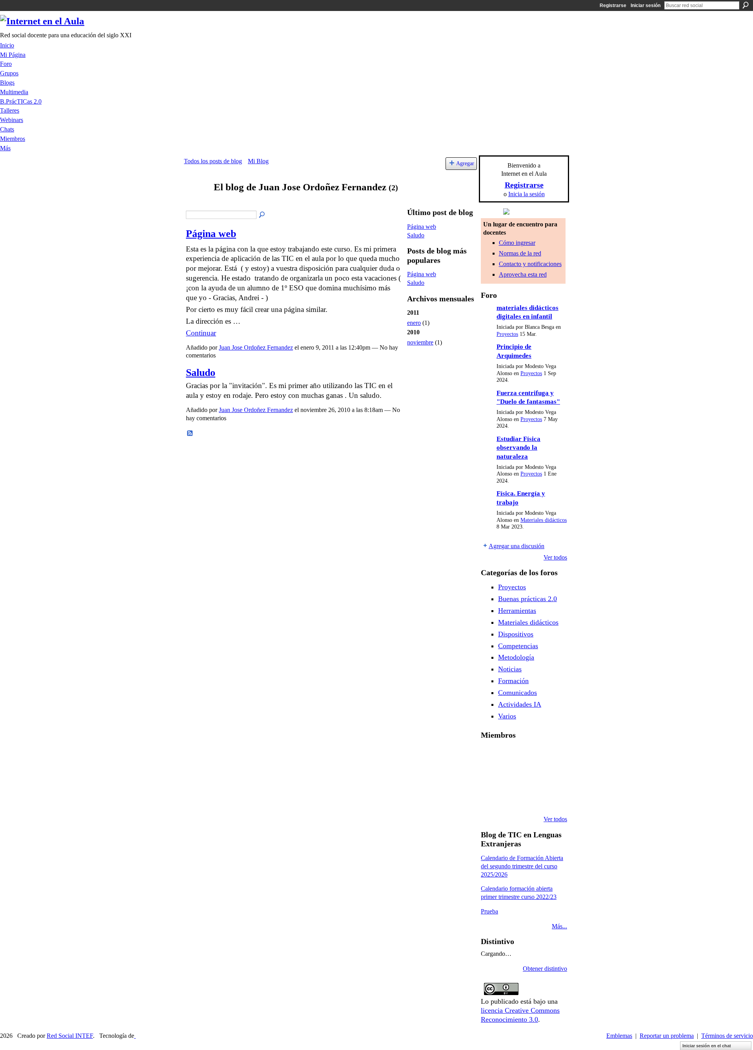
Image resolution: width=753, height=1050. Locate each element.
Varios (507, 716)
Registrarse (613, 5)
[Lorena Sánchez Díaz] (490, 776)
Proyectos (507, 334)
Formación (513, 681)
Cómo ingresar (517, 242)
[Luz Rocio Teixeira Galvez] (550, 776)
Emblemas (619, 1035)
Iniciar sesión (645, 5)
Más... (559, 926)
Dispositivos (515, 634)
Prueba (489, 911)
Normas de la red (520, 253)
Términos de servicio (727, 1035)
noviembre (420, 342)
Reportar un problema (667, 1035)
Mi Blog (258, 161)
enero (414, 322)
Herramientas (517, 610)
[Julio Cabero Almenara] (510, 798)
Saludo (200, 372)
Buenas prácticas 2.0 (527, 599)
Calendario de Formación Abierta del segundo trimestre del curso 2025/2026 (522, 866)
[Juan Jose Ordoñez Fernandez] (196, 202)
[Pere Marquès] (490, 798)
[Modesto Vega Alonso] (550, 755)
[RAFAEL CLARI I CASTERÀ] (510, 755)
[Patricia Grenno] (530, 798)
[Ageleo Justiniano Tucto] (490, 755)
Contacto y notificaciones (530, 264)
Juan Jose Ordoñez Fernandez (256, 347)
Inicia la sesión (526, 194)
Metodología (516, 657)
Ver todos (555, 557)
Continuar (201, 333)
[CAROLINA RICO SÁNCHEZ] (550, 798)
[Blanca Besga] (530, 776)
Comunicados (517, 692)
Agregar (465, 163)
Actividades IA (519, 704)
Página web (211, 233)
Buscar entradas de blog (262, 215)
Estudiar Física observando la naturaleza (518, 447)
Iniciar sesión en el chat (706, 1045)
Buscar (745, 5)
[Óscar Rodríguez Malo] (530, 755)
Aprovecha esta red (523, 274)
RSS (190, 433)
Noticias (510, 669)
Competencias (518, 646)
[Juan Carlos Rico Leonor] (510, 776)
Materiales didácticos (543, 520)
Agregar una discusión (516, 546)
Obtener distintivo (545, 968)
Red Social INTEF (70, 1035)
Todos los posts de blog (213, 161)
